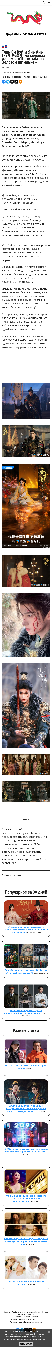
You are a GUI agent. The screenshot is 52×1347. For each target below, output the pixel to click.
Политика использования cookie (26, 1319)
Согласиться (26, 1344)
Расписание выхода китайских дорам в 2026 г (24, 76)
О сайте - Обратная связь (26, 1316)
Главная (6, 72)
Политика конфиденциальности (26, 1322)
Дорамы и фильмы (21, 72)
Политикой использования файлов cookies (24, 1339)
